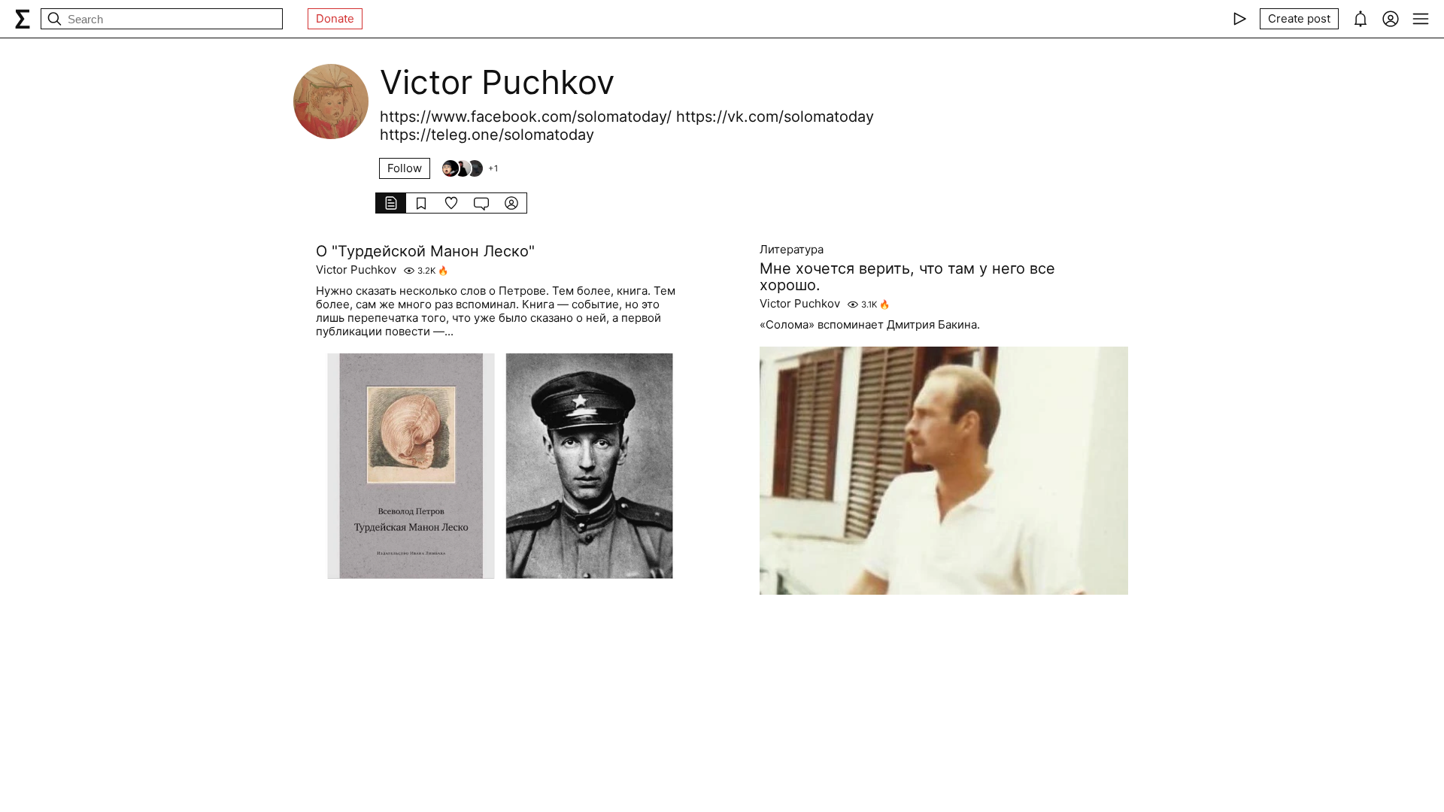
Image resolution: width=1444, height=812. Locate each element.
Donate (335, 18)
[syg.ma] (22, 19)
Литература (792, 249)
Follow (404, 168)
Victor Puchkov (356, 270)
